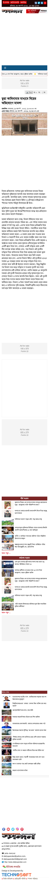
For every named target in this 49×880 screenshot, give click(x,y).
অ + (35, 92)
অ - (40, 92)
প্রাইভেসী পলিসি (19, 878)
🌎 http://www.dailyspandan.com (14, 862)
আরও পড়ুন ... (6, 553)
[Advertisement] (24, 40)
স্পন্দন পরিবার (31, 878)
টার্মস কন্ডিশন (7, 878)
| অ (44, 92)
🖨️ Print (29, 92)
